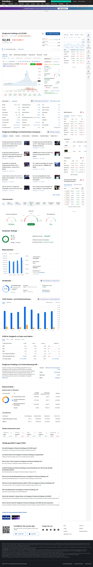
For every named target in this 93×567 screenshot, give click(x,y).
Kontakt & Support (83, 531)
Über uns (81, 525)
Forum (45, 54)
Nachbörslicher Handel (37, 5)
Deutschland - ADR (52, 5)
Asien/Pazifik (71, 5)
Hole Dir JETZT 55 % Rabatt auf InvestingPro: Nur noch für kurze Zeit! (12, 187)
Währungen (66, 34)
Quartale (9, 302)
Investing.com (5, 147)
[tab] (10, 204)
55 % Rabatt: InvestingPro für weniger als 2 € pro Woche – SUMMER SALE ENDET (43, 165)
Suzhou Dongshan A (54, 432)
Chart (10, 54)
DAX (65, 49)
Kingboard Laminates (7, 432)
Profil (9, 58)
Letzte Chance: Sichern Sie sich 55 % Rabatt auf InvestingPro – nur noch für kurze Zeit (12, 177)
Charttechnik (7, 199)
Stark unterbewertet (68, 184)
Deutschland (17, 5)
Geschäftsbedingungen (67, 563)
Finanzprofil (32, 54)
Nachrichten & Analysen (20, 54)
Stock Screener (54, 3)
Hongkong (57, 377)
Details (85, 146)
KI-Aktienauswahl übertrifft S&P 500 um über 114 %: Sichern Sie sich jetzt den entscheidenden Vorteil (12, 143)
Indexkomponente (36, 58)
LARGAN (40, 432)
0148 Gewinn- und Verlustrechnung (16, 299)
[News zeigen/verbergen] (32, 61)
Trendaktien (67, 158)
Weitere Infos (21, 49)
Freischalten (24, 358)
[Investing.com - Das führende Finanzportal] (7, 1)
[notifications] (87, 1)
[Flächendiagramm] (6, 61)
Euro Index (66, 62)
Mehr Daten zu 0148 (55, 101)
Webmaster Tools (68, 534)
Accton (28, 432)
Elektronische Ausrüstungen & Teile (52, 368)
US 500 (65, 54)
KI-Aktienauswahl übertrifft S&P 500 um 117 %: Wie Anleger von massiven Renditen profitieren (42, 143)
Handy (65, 528)
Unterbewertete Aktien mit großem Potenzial (70, 180)
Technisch (39, 54)
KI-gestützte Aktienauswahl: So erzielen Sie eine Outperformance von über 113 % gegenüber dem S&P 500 (12, 154)
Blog (65, 525)
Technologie (57, 372)
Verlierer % (79, 115)
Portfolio (65, 531)
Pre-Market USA (28, 5)
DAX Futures (66, 51)
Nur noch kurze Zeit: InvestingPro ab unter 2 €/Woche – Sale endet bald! (42, 187)
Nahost (66, 5)
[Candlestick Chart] (3, 61)
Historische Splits (27, 58)
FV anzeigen (56, 39)
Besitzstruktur (8, 387)
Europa (62, 5)
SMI (64, 58)
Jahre (3, 302)
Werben (81, 528)
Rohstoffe (77, 34)
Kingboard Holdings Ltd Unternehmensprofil (19, 364)
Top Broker (67, 139)
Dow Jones (66, 56)
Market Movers (68, 112)
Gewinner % (73, 115)
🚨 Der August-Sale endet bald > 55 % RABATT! (61, 1)
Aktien (4, 5)
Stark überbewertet (78, 184)
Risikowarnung (88, 563)
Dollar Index (66, 60)
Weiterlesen (5, 377)
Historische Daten (19, 58)
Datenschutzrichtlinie (79, 563)
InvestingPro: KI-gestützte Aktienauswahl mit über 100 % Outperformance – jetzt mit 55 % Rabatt (11, 166)
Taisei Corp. (17, 432)
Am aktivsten (66, 115)
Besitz (12, 58)
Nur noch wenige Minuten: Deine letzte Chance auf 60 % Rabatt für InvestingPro (42, 177)
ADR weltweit (44, 5)
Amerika (58, 5)
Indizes (71, 34)
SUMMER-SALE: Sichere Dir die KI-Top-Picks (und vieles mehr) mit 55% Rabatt (43, 154)
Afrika (76, 5)
